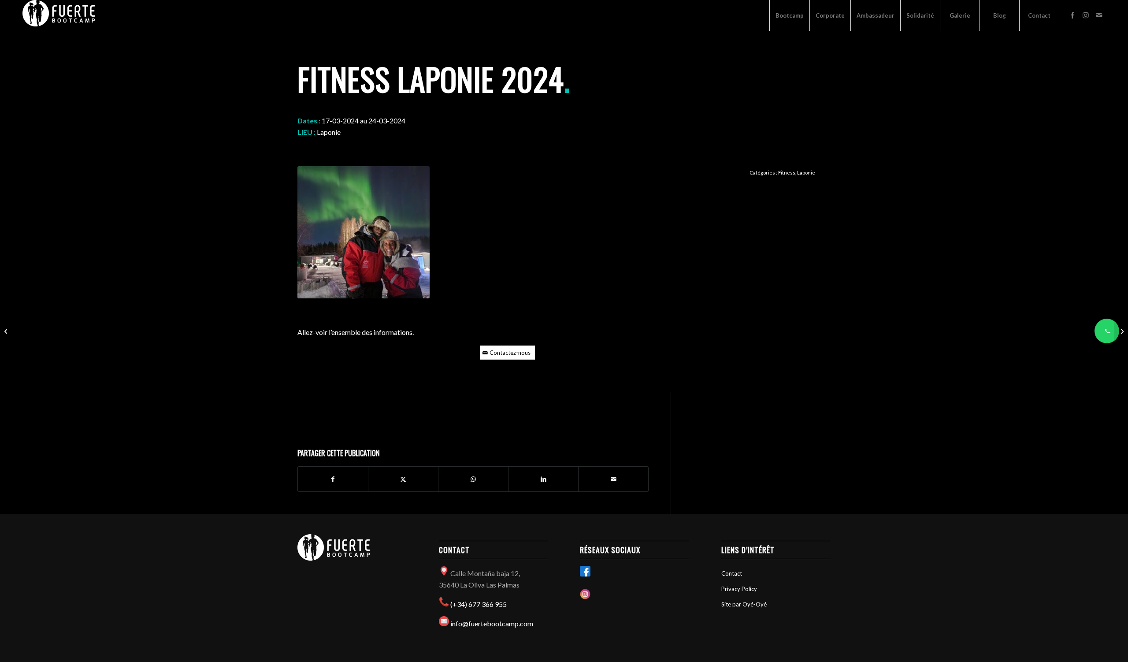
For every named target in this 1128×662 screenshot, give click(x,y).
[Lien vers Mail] (1099, 15)
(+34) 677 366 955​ (478, 604)
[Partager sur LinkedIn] (543, 479)
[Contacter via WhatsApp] (1107, 331)
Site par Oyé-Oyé (744, 604)
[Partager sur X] (403, 479)
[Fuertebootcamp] (58, 15)
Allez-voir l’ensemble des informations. (355, 332)
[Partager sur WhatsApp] (473, 479)
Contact (731, 573)
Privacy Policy (739, 588)
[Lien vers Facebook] (1072, 15)
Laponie (806, 172)
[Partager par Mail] (613, 479)
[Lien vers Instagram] (1085, 15)
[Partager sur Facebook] (333, 479)
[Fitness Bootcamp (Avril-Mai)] (7, 331)
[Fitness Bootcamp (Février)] (1121, 331)
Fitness (786, 172)
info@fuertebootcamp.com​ (491, 623)
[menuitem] (789, 15)
